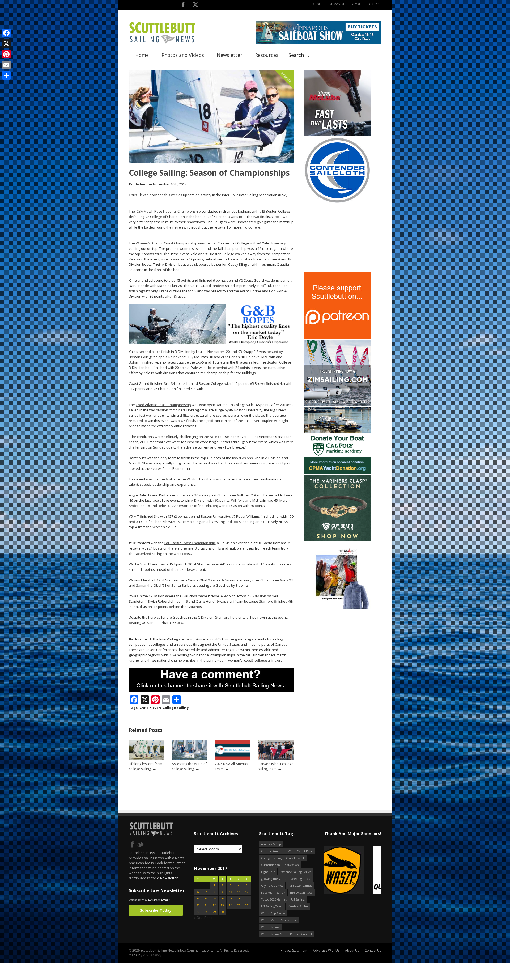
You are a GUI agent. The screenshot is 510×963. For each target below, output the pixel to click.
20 (198, 905)
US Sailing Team (272, 906)
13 (198, 898)
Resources (266, 55)
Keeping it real (300, 879)
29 (214, 912)
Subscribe (337, 4)
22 (214, 905)
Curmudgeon (270, 865)
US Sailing (298, 899)
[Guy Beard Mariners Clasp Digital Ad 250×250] (337, 540)
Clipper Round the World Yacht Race (287, 851)
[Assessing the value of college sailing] (189, 759)
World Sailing (270, 927)
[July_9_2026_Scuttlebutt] (337, 472)
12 (246, 892)
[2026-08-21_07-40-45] (318, 43)
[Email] (6, 65)
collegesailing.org (268, 660)
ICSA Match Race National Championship (168, 211)
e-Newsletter (167, 878)
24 (230, 905)
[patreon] (337, 337)
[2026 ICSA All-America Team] (232, 759)
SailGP (281, 892)
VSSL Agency (152, 955)
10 (230, 892)
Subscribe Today (156, 910)
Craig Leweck (295, 858)
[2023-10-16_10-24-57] (352, 870)
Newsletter (229, 55)
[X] (6, 43)
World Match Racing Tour (278, 920)
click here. (253, 227)
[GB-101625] (211, 342)
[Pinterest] (6, 54)
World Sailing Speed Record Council (286, 934)
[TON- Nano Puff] (337, 607)
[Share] (6, 75)
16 (222, 898)
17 (230, 898)
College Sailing (176, 707)
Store (356, 4)
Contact (374, 4)
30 (222, 912)
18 (238, 898)
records (266, 892)
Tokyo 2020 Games (274, 899)
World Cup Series (273, 913)
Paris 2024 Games (300, 886)
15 (214, 898)
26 (246, 905)
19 (246, 898)
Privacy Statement (294, 950)
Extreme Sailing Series (295, 872)
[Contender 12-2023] (337, 202)
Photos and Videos (183, 55)
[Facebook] (6, 33)
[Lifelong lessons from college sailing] (146, 759)
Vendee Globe (298, 906)
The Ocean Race (301, 892)
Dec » (208, 917)
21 (206, 905)
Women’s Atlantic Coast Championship (166, 243)
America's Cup (271, 844)
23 (222, 905)
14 (206, 898)
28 (206, 912)
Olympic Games (272, 886)
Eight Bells (268, 872)
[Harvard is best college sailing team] (276, 759)
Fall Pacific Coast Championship (189, 542)
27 (198, 912)
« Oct (198, 917)
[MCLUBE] (337, 135)
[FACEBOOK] (183, 6)
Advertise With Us (326, 950)
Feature (286, 77)
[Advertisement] (337, 238)
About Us (352, 950)
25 (238, 905)
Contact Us (373, 950)
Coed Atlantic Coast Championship (163, 404)
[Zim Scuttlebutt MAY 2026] (337, 405)
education (291, 865)
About (318, 4)
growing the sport (273, 879)
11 (238, 892)
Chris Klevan (150, 707)
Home (142, 55)
